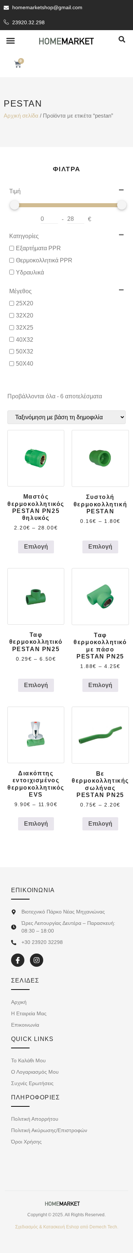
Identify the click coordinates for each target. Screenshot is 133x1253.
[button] (11, 41)
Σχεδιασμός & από (66, 1226)
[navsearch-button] (122, 40)
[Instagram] (36, 960)
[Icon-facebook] (17, 960)
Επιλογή (36, 546)
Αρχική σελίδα (21, 116)
